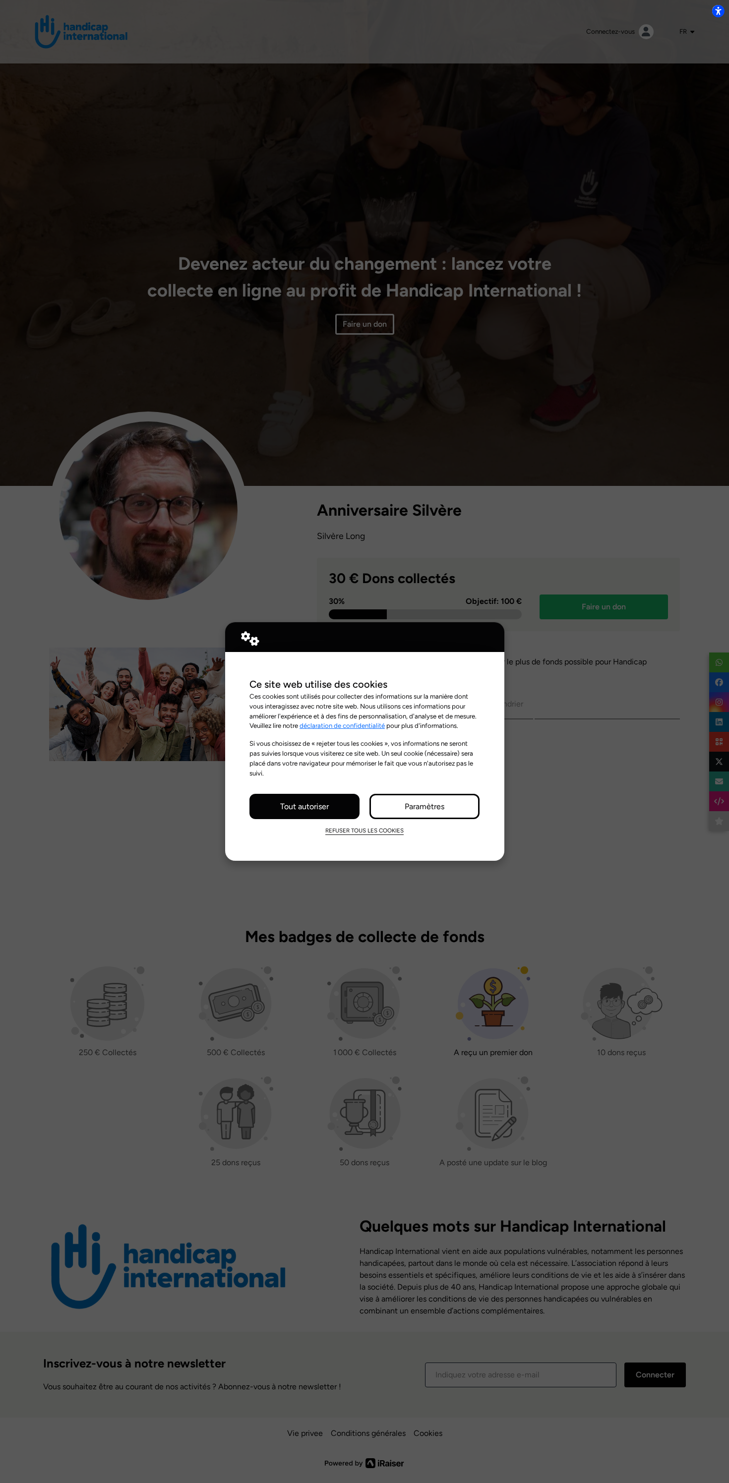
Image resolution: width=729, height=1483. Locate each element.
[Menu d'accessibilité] (718, 11)
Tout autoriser (304, 806)
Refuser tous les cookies (364, 830)
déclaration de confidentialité (342, 725)
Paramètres (424, 806)
